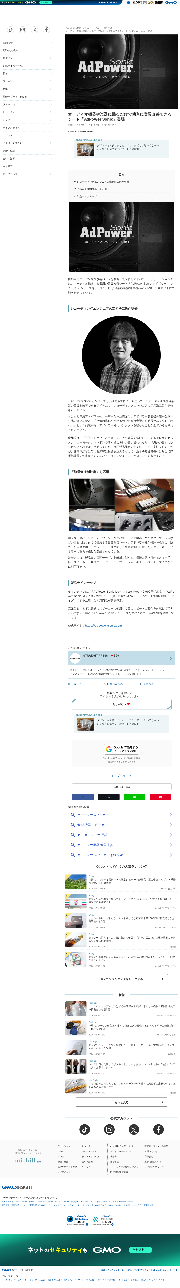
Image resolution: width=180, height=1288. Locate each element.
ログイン (8, 57)
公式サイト (77, 683)
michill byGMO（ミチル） (78, 28)
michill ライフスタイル (165, 908)
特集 (5, 88)
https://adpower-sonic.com (103, 625)
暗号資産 (134, 1280)
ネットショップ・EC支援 (35, 1280)
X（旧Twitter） (115, 683)
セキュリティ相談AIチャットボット (118, 1201)
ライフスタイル (11, 127)
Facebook (148, 683)
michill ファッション (166, 1015)
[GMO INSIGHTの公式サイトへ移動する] (17, 1187)
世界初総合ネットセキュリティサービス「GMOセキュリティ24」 (30, 1201)
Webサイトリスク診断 (91, 1201)
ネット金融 (122, 1280)
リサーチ (100, 1280)
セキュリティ (69, 1280)
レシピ (6, 119)
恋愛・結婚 (9, 150)
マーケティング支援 (86, 1280)
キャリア (8, 166)
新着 (5, 73)
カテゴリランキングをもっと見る (121, 979)
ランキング (9, 81)
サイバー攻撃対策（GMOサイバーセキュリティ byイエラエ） (48, 1205)
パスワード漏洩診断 (70, 1201)
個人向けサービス (148, 1280)
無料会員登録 (10, 50)
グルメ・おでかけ (13, 142)
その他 (161, 1280)
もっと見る (122, 1102)
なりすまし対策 (123, 1205)
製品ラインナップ (87, 196)
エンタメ (8, 135)
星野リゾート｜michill (15, 96)
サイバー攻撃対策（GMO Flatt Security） (96, 1205)
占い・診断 (9, 158)
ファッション (10, 104)
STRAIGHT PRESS (84, 131)
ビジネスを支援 (54, 1280)
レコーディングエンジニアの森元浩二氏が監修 (103, 181)
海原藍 (173, 946)
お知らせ (8, 42)
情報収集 (111, 1280)
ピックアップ (10, 173)
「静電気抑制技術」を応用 (92, 189)
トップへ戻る (120, 776)
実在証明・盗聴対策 (10, 1205)
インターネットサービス (11, 1280)
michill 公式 (166, 888)
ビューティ (9, 112)
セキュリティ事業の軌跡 (142, 1205)
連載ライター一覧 (13, 65)
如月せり (172, 1054)
